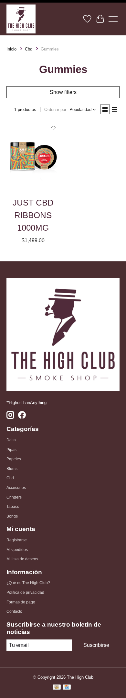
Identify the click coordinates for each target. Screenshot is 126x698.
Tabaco (12, 506)
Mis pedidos (17, 549)
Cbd (28, 49)
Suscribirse (96, 645)
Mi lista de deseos (22, 559)
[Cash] (57, 688)
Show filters (63, 92)
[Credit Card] (67, 688)
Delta (11, 440)
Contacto (14, 611)
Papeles (13, 459)
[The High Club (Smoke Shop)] (21, 19)
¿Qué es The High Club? (28, 583)
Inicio (11, 49)
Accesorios (16, 487)
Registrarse (16, 540)
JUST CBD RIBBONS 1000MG (33, 215)
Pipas (11, 449)
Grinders (14, 497)
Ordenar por (55, 109)
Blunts (11, 468)
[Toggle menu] (113, 19)
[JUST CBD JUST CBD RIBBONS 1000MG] (33, 157)
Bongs (12, 516)
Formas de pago (20, 602)
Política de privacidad (25, 592)
